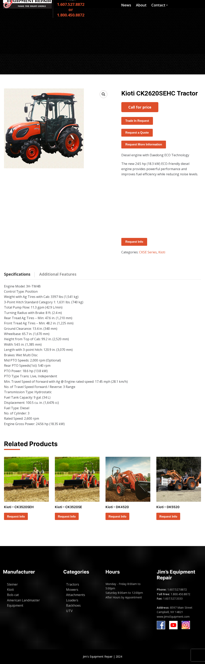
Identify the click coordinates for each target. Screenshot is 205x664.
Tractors (72, 584)
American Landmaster (23, 600)
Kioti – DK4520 (117, 507)
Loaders (72, 600)
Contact (158, 5)
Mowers (72, 589)
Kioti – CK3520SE (68, 507)
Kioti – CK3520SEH (19, 507)
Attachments (75, 595)
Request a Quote (137, 132)
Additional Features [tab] (57, 274)
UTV (69, 611)
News (126, 5)
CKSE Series (148, 252)
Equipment (15, 605)
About (141, 5)
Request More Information (143, 144)
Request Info (134, 241)
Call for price (139, 107)
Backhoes (73, 605)
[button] (103, 94)
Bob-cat (13, 595)
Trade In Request (137, 120)
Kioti (161, 252)
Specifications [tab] (17, 274)
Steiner (12, 584)
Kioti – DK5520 (168, 507)
